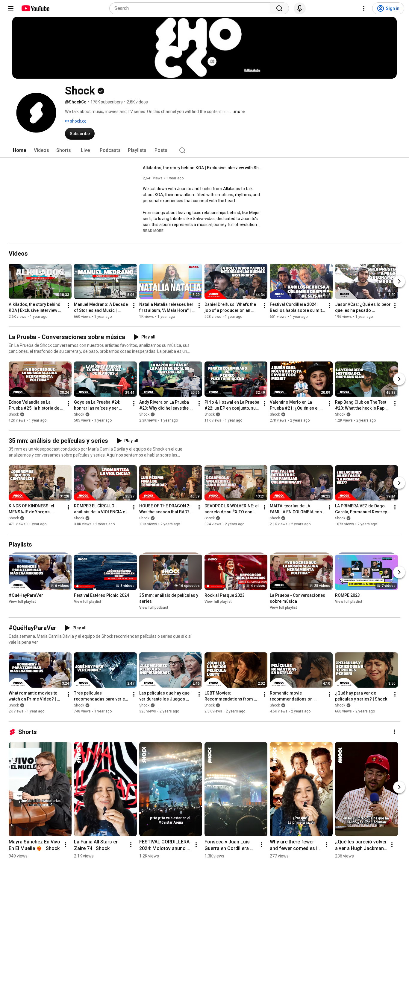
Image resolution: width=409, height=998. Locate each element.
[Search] (279, 8)
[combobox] (191, 8)
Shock (14, 414)
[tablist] (204, 150)
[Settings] (363, 8)
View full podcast (153, 607)
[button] (153, 231)
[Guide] (10, 8)
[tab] (19, 150)
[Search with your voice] (300, 8)
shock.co (78, 121)
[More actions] (69, 306)
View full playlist (22, 601)
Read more (153, 231)
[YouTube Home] (35, 8)
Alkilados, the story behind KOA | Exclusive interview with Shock (203, 167)
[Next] (399, 281)
